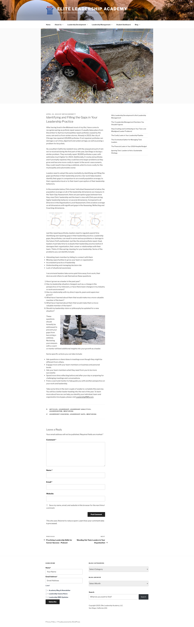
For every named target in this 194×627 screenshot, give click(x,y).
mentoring (92, 414)
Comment (51, 440)
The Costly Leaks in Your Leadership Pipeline (127, 135)
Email (49, 482)
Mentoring (69, 411)
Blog (136, 25)
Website (50, 494)
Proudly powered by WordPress (68, 622)
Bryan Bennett (69, 114)
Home (48, 25)
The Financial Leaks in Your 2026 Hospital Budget (129, 146)
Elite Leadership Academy (92, 8)
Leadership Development (76, 25)
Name (49, 470)
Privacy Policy (51, 622)
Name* (48, 568)
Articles (53, 409)
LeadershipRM (56, 411)
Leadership (64, 409)
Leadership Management (101, 25)
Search (91, 592)
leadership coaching (59, 414)
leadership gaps (78, 414)
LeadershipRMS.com (85, 397)
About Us (58, 25)
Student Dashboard (123, 25)
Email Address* (51, 576)
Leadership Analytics (80, 409)
